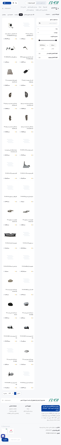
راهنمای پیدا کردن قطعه (41, 10)
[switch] (39, 53)
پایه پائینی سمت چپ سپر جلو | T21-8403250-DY (10, 104)
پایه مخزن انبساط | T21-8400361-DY (10, 266)
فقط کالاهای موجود (53, 57)
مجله (40, 7)
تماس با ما (23, 7)
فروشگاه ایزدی (55, 14)
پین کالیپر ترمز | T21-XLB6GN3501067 (29, 34)
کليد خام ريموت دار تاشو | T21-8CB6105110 (27, 81)
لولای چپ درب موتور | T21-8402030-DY (12, 220)
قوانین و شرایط (13, 411)
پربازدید (16, 14)
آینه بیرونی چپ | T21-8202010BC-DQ (11, 383)
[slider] (56, 40)
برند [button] (56, 29)
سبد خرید (7, 3)
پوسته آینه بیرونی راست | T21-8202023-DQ (11, 290)
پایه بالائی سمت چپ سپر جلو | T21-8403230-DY (10, 127)
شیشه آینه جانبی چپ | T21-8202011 (26, 382)
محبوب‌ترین (10, 14)
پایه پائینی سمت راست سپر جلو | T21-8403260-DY (27, 104)
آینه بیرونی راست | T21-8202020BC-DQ (26, 337)
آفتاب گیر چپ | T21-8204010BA (27, 289)
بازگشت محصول (13, 409)
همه (21, 14)
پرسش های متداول (32, 7)
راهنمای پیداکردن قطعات (13, 413)
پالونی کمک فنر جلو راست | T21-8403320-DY (11, 81)
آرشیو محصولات (31, 3)
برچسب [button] (56, 32)
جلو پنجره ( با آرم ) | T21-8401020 (11, 243)
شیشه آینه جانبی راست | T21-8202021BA (27, 313)
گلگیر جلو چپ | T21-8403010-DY (11, 173)
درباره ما (28, 413)
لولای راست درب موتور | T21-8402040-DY (28, 220)
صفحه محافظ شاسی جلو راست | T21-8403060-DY (11, 151)
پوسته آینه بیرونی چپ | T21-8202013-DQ (27, 360)
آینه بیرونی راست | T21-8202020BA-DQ (10, 337)
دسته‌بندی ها (54, 8)
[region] (18, 15)
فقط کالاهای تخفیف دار (52, 53)
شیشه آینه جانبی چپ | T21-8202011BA (12, 360)
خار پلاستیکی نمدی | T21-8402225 (26, 196)
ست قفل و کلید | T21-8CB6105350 (10, 57)
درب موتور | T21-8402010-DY (28, 243)
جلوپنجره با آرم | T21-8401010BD (27, 266)
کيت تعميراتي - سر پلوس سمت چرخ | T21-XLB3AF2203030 (11, 34)
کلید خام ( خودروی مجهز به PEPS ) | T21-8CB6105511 (26, 57)
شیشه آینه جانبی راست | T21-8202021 (11, 313)
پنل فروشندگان (30, 10)
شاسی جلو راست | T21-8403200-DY (26, 150)
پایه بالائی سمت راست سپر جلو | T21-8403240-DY (27, 127)
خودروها (45, 7)
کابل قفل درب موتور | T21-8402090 (10, 196)
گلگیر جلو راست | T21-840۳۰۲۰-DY (26, 173)
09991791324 (8, 8)
